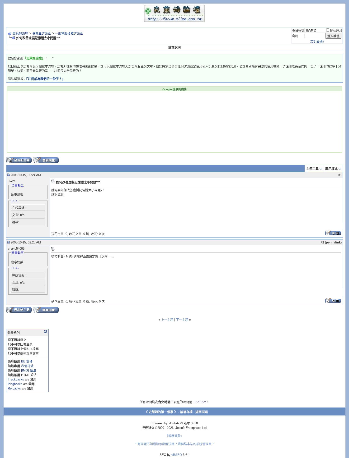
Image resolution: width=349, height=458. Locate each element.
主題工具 (312, 168)
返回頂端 (201, 412)
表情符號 (27, 366)
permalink (333, 242)
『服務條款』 (174, 436)
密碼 (295, 36)
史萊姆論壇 (20, 33)
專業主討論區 (41, 33)
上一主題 (167, 319)
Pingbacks (15, 384)
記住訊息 (336, 30)
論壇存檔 (186, 412)
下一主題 (182, 319)
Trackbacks (16, 379)
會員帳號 (298, 30)
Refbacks (14, 388)
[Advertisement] (102, 121)
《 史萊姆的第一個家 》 (161, 412)
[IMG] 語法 (28, 370)
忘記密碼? (317, 41)
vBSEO (176, 455)
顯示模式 (331, 168)
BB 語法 (27, 361)
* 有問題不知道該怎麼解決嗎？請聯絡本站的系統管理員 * (174, 444)
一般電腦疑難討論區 (69, 33)
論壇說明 (174, 47)
